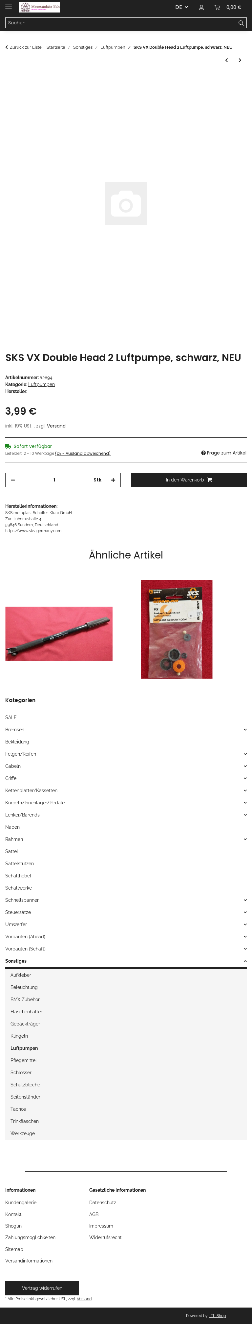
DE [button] (178, 7)
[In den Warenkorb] (10, 79)
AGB (93, 1214)
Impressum (101, 1226)
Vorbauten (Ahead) (25, 936)
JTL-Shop (217, 1315)
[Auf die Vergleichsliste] (233, 95)
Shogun (13, 1226)
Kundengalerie (20, 1202)
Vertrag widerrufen (42, 1288)
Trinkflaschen (24, 1121)
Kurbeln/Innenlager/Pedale (35, 802)
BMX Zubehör (25, 999)
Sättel (11, 851)
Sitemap (14, 1249)
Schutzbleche (25, 1084)
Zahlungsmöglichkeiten (30, 1237)
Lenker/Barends (22, 815)
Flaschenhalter (26, 1011)
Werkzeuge (22, 1133)
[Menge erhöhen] (113, 480)
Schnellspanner (22, 900)
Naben (12, 827)
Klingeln (19, 1036)
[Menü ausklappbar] (8, 4)
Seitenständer (25, 1097)
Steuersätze (18, 912)
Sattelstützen (19, 863)
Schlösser (21, 1072)
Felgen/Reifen (20, 754)
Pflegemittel (23, 1060)
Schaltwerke (18, 888)
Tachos (18, 1109)
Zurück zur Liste (26, 47)
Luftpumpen (41, 384)
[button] (201, 7)
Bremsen (14, 729)
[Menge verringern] (13, 480)
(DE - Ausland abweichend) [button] (83, 453)
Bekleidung (17, 741)
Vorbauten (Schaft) (25, 948)
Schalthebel (18, 875)
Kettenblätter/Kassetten (31, 790)
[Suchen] (241, 23)
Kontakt (13, 1214)
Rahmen (14, 839)
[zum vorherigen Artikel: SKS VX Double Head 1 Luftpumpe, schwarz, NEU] (226, 60)
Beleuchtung (24, 987)
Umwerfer (16, 924)
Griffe (10, 778)
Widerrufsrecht (105, 1237)
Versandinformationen (28, 1260)
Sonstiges (16, 961)
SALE (11, 717)
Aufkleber (20, 975)
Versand (56, 426)
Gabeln (13, 766)
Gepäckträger (25, 1023)
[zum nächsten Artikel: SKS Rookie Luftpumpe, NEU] (240, 60)
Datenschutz (102, 1202)
